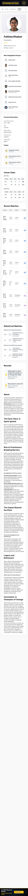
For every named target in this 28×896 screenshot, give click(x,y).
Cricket (6, 9)
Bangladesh (13, 9)
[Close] (25, 892)
